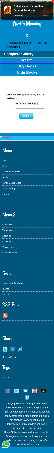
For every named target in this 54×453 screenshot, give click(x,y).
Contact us (7, 241)
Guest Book (8, 224)
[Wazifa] (5, 138)
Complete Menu (10, 252)
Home (5, 166)
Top (4, 160)
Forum (5, 194)
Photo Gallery (8, 188)
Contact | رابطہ (21, 15)
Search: (12, 111)
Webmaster (7, 230)
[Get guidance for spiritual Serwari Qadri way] (7, 12)
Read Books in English (20, 43)
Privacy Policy (8, 247)
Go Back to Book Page (26, 103)
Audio (5, 177)
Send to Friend (9, 357)
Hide (45, 15)
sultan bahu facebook (12, 283)
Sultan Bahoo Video (11, 183)
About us (6, 236)
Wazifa (5, 294)
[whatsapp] (6, 445)
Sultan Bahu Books (11, 171)
